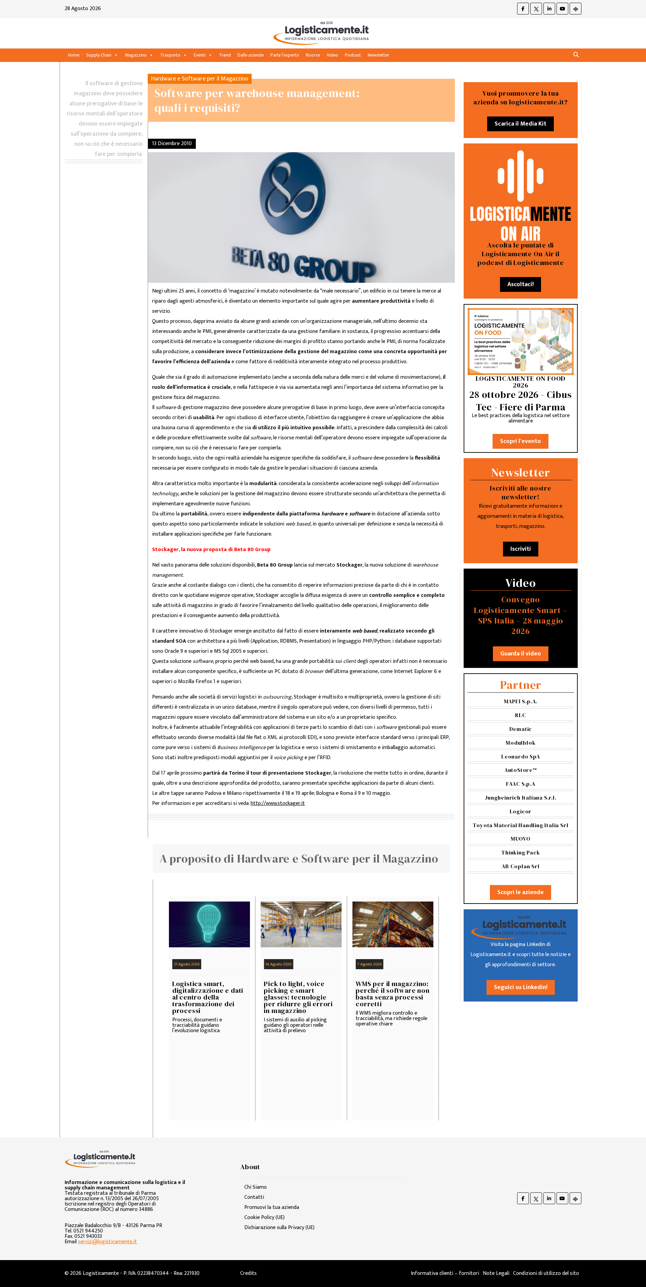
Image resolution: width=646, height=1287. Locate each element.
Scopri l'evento (520, 441)
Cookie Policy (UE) (264, 1217)
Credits (248, 1273)
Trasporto (170, 55)
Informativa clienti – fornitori (445, 1273)
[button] (576, 55)
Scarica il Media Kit (520, 124)
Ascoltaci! (520, 284)
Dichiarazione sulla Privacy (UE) (279, 1227)
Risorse (313, 55)
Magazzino (136, 55)
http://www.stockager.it (278, 803)
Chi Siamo (255, 1187)
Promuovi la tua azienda (271, 1207)
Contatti (254, 1197)
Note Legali (496, 1273)
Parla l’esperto (285, 55)
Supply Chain (98, 55)
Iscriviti (520, 549)
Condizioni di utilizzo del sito (546, 1273)
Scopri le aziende (520, 892)
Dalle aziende (251, 55)
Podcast (353, 55)
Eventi (200, 55)
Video (332, 55)
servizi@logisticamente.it (107, 1241)
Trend (225, 55)
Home (73, 55)
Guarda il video (520, 654)
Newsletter (378, 55)
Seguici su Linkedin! (520, 987)
